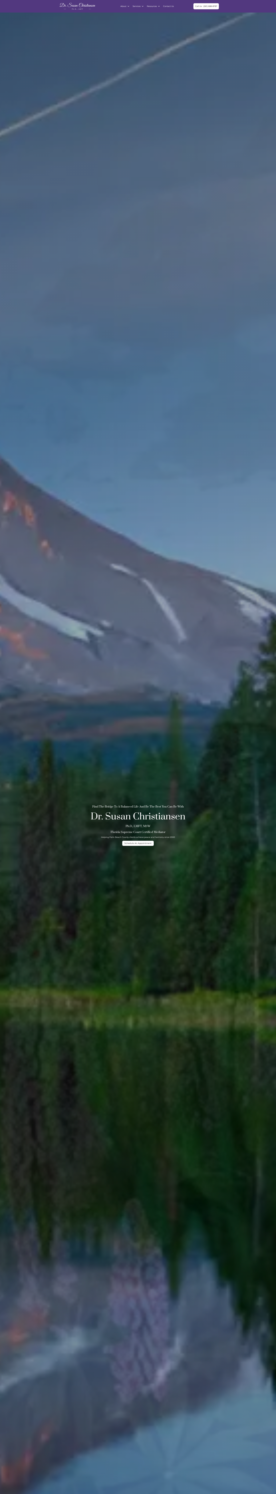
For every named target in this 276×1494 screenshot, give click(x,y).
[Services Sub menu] (143, 6)
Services (137, 6)
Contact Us (168, 6)
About (123, 6)
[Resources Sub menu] (159, 6)
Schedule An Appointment (138, 843)
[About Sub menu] (128, 6)
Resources (152, 6)
